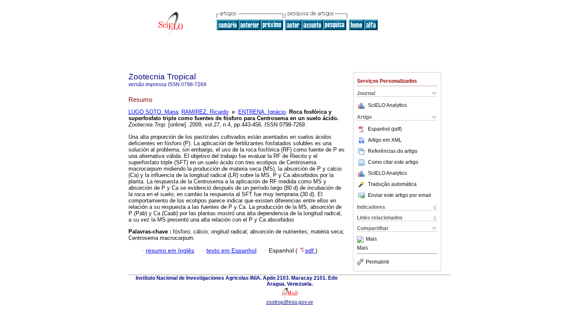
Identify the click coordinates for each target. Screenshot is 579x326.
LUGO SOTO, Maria (153, 112)
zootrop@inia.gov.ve (289, 302)
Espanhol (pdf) (385, 129)
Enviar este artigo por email (399, 195)
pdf (310, 250)
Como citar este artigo (393, 162)
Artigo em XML (385, 140)
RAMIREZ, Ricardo (204, 112)
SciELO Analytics (387, 105)
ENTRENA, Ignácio (262, 112)
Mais (371, 239)
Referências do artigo (393, 151)
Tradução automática (392, 184)
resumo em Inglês (170, 250)
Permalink (377, 262)
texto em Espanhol (231, 250)
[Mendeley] (361, 239)
